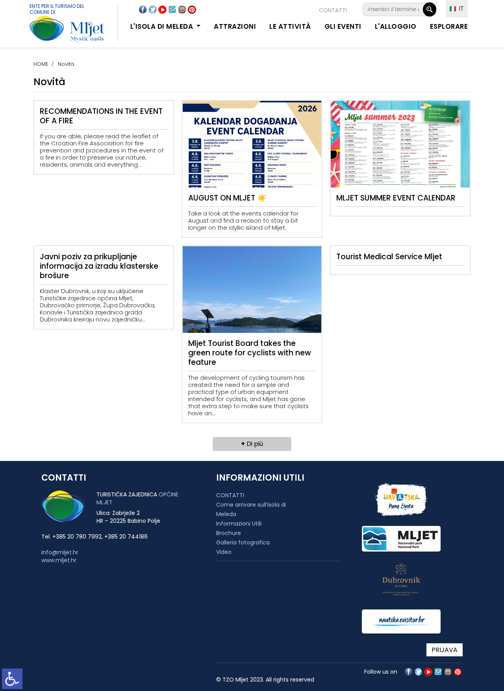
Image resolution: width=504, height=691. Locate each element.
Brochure (228, 533)
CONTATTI (333, 10)
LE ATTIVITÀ (290, 26)
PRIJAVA (444, 649)
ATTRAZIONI (235, 26)
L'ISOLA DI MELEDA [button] (162, 26)
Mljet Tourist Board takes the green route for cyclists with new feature (249, 353)
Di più (252, 443)
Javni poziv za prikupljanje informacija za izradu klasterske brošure (99, 266)
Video (224, 552)
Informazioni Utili (238, 524)
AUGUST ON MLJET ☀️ (227, 198)
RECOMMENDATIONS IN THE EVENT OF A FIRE (101, 116)
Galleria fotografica (243, 542)
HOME (40, 64)
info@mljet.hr (59, 552)
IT (460, 8)
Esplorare (449, 26)
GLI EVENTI (342, 26)
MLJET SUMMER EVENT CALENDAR (396, 198)
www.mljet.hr (58, 560)
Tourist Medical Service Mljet (389, 256)
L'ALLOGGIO (396, 26)
